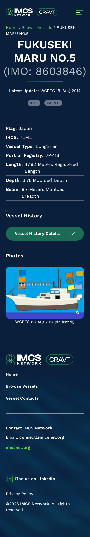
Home (12, 374)
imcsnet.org (18, 447)
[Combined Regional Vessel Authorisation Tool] (32, 12)
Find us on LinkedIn (35, 478)
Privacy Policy (19, 493)
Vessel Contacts (22, 398)
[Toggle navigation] (79, 12)
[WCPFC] (45, 293)
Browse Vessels (22, 386)
